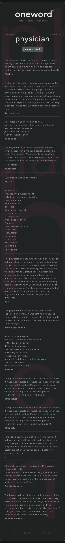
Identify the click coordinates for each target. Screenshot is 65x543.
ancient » (55, 34)
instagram (47, 533)
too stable (11, 249)
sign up (27, 49)
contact (17, 533)
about (37, 533)
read (21, 21)
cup (7, 301)
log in (38, 49)
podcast (27, 533)
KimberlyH (11, 399)
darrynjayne (12, 113)
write (30, 21)
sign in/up (42, 21)
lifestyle (11, 34)
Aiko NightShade (15, 327)
